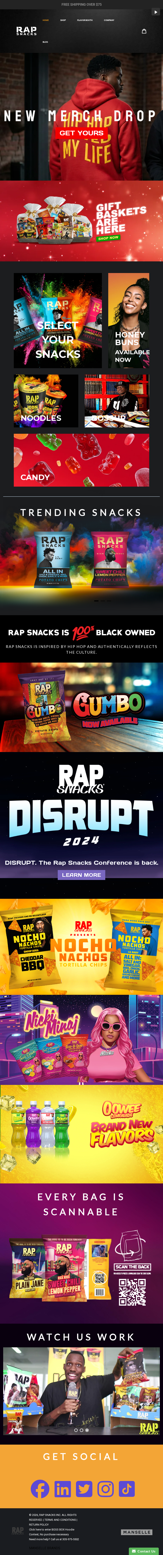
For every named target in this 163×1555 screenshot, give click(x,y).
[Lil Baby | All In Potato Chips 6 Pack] (53, 559)
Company (109, 20)
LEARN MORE (81, 875)
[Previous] (16, 568)
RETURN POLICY (39, 1524)
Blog (45, 42)
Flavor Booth (85, 20)
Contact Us (146, 1551)
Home (46, 20)
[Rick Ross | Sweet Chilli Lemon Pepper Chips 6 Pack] (110, 559)
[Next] (147, 568)
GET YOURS (82, 133)
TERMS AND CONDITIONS (60, 1519)
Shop (63, 20)
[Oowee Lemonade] (40, 1130)
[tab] (96, 600)
